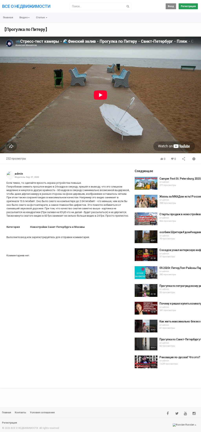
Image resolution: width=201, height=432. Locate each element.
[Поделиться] (184, 159)
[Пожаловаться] (194, 159)
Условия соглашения (42, 412)
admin (19, 173)
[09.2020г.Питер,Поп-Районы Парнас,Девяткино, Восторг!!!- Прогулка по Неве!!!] (146, 272)
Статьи (40, 17)
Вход (171, 6)
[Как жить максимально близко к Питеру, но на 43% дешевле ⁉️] (146, 326)
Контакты (20, 412)
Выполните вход (16, 237)
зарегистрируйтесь (43, 237)
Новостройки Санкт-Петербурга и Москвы (57, 226)
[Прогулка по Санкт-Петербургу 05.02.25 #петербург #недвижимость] (146, 344)
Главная (8, 17)
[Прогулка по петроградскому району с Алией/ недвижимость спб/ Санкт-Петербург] (146, 290)
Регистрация (188, 6)
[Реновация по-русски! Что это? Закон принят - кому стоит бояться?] (146, 361)
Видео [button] (23, 17)
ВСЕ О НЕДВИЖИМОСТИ (26, 6)
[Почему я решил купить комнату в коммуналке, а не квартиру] (146, 308)
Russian (190, 424)
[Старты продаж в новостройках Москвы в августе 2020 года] (146, 218)
